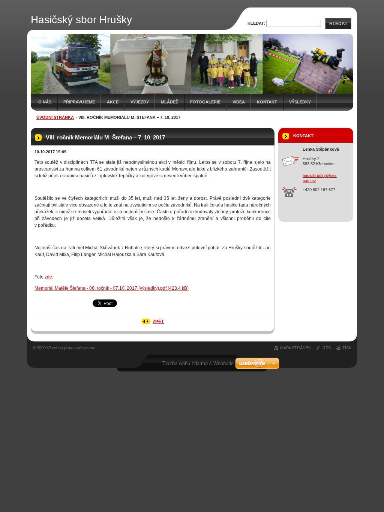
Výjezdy (139, 102)
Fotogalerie (205, 102)
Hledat (338, 23)
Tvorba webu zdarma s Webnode (198, 363)
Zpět (158, 321)
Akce (112, 102)
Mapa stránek (295, 348)
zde (48, 277)
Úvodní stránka (55, 117)
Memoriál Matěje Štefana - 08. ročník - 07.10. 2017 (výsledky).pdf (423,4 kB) (111, 288)
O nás (44, 102)
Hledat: (256, 23)
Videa (238, 102)
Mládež (169, 102)
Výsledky (300, 102)
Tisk (346, 348)
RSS (326, 348)
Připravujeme (79, 102)
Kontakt (267, 102)
